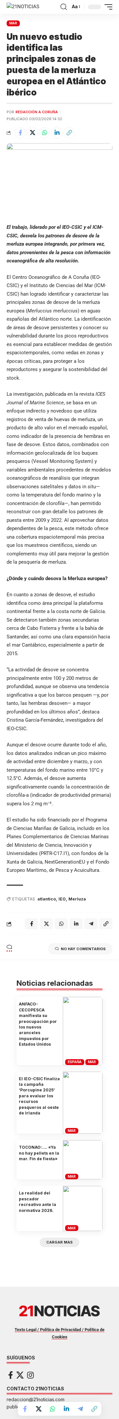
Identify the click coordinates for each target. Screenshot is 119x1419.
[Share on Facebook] (20, 132)
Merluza (77, 899)
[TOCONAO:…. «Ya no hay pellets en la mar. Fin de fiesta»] (82, 1159)
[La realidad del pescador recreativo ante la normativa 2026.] (82, 1208)
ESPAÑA (75, 1061)
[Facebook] (11, 1375)
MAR (13, 23)
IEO (62, 899)
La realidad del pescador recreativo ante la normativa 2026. (37, 1202)
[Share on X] (32, 132)
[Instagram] (30, 1375)
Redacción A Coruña (37, 112)
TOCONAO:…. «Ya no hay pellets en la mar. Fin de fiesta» (39, 1153)
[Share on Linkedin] (56, 132)
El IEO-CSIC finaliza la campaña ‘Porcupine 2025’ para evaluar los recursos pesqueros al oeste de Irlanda (39, 1095)
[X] (20, 1375)
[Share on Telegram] (80, 1409)
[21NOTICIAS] (23, 7)
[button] (63, 7)
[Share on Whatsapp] (44, 132)
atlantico (46, 899)
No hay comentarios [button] (83, 949)
